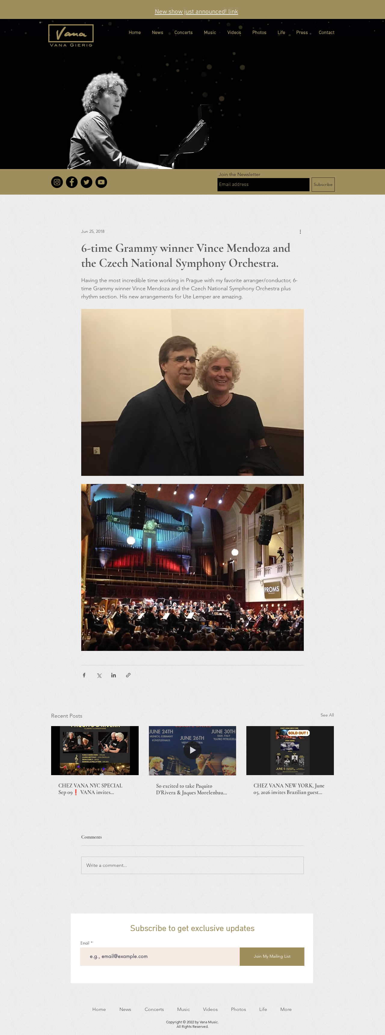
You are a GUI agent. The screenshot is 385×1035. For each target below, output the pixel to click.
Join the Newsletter (239, 174)
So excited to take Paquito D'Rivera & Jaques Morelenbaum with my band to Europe (191, 789)
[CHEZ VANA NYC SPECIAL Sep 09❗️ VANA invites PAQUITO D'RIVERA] (95, 750)
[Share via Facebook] (84, 675)
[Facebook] (72, 182)
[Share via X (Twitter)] (99, 675)
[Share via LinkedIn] (113, 675)
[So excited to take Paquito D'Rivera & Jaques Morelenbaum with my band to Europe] (192, 750)
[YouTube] (101, 182)
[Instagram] (57, 182)
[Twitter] (86, 182)
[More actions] (300, 231)
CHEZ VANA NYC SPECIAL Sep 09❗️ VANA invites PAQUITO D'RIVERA (90, 789)
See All (327, 715)
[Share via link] (128, 675)
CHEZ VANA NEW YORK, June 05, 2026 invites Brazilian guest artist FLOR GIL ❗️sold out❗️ (289, 789)
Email (85, 943)
